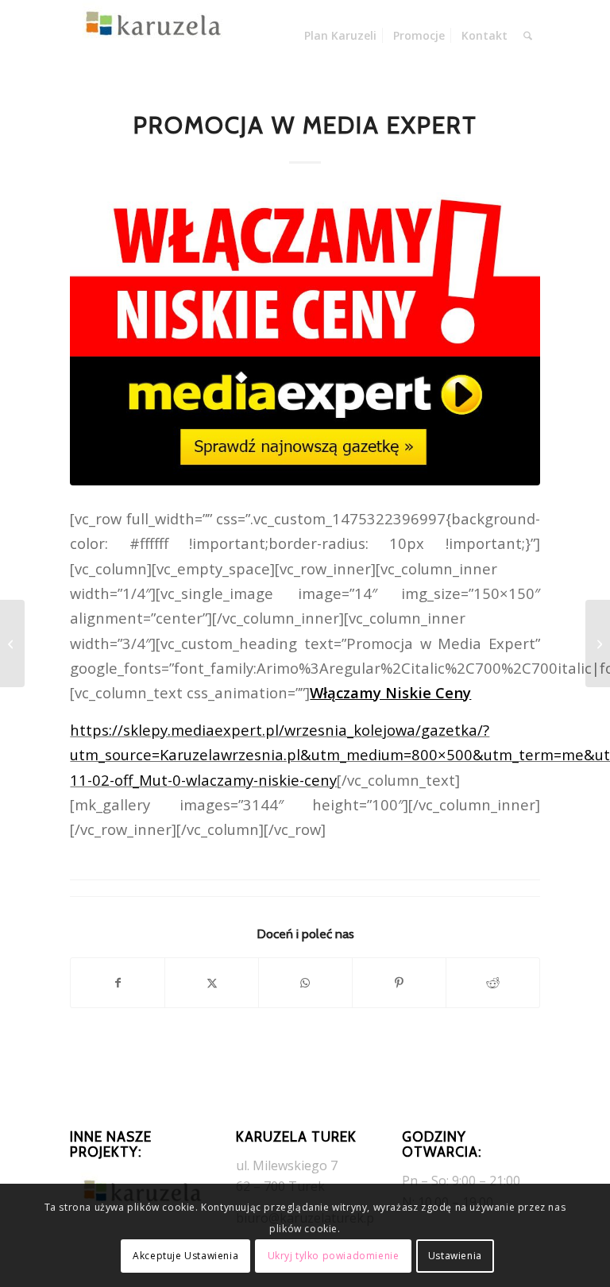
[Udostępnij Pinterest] (399, 982)
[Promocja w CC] (597, 643)
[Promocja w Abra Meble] (12, 643)
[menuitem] (340, 36)
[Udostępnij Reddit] (492, 982)
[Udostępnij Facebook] (117, 982)
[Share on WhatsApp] (305, 982)
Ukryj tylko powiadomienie (334, 1255)
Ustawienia (455, 1255)
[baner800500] (304, 338)
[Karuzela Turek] (149, 36)
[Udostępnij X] (211, 982)
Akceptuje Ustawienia (185, 1255)
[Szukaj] (527, 36)
